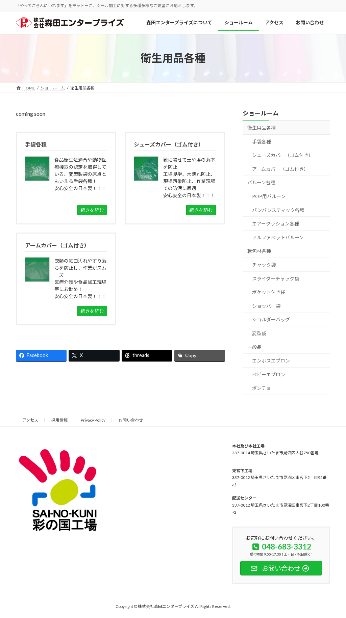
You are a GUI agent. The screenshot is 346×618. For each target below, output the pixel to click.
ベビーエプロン (268, 374)
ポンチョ (261, 388)
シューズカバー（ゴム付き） (282, 155)
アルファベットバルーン (278, 237)
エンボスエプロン (271, 361)
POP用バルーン (269, 196)
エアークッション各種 (275, 223)
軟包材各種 (259, 251)
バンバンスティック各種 (278, 210)
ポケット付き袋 (268, 292)
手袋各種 (261, 141)
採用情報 (59, 420)
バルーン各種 (261, 182)
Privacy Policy (93, 420)
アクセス (30, 420)
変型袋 (259, 333)
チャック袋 (264, 265)
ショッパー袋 (266, 306)
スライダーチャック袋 (275, 278)
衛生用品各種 (261, 128)
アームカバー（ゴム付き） (280, 169)
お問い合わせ (131, 420)
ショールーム (261, 113)
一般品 (254, 347)
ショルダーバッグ (271, 319)
